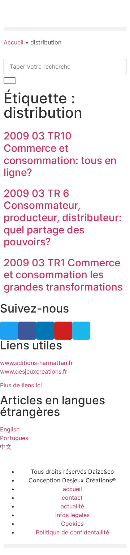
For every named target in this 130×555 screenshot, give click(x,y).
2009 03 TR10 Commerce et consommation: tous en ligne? (60, 154)
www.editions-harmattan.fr (36, 362)
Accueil (13, 42)
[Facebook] (27, 331)
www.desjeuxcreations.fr (33, 371)
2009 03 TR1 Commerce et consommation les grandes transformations (63, 275)
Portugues (14, 438)
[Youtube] (63, 331)
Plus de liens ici (21, 385)
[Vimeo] (81, 331)
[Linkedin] (45, 331)
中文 (6, 446)
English (10, 429)
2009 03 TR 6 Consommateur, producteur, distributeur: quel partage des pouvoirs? (63, 217)
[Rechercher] (10, 80)
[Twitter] (9, 331)
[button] (65, 29)
